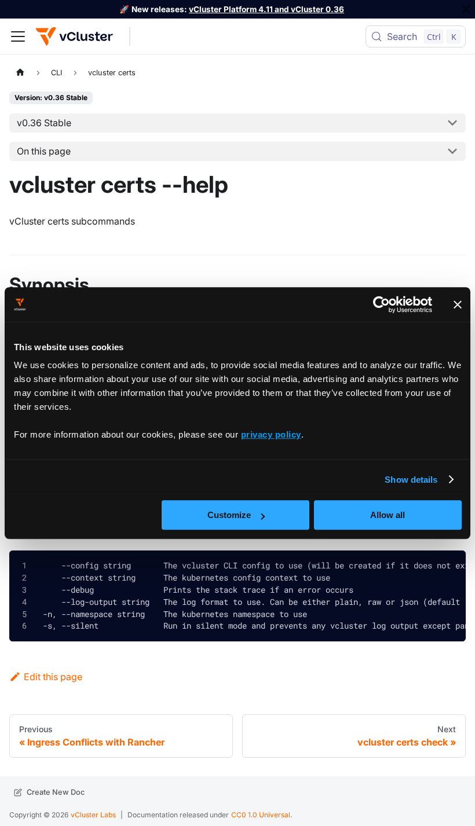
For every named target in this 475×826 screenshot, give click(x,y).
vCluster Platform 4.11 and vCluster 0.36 (266, 9)
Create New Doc (56, 792)
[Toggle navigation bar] (18, 36)
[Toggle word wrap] (422, 566)
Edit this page (53, 676)
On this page (44, 151)
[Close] (466, 9)
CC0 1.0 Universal (260, 814)
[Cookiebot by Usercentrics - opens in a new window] (381, 304)
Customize (229, 515)
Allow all (387, 515)
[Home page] (20, 72)
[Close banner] (458, 304)
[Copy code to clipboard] (448, 568)
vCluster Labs (93, 814)
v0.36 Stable (44, 123)
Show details (411, 479)
